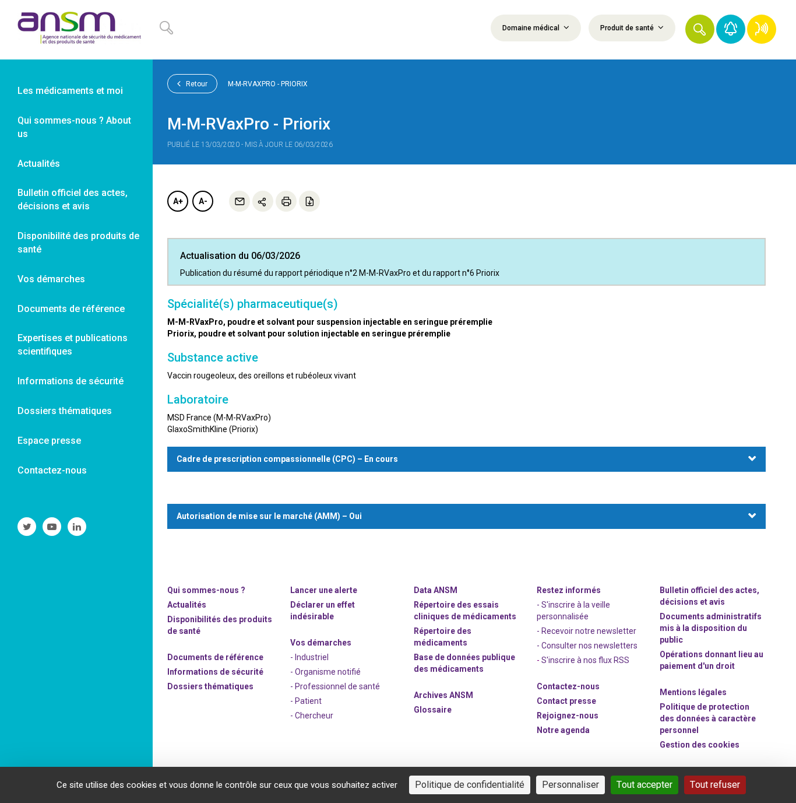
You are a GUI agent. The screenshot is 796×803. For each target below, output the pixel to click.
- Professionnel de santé (335, 686)
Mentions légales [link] (693, 692)
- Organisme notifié (325, 671)
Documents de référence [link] (71, 308)
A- (203, 201)
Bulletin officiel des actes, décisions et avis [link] (72, 199)
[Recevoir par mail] (239, 201)
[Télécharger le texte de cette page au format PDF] (309, 201)
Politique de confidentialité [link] (469, 784)
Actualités (186, 604)
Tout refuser (715, 784)
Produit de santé (628, 28)
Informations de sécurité (215, 671)
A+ (178, 201)
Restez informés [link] (569, 590)
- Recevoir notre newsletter (586, 631)
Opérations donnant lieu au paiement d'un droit (711, 660)
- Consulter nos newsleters (587, 645)
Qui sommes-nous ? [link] (206, 590)
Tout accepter (644, 784)
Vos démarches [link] (51, 279)
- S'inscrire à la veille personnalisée (573, 610)
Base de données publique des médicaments (464, 663)
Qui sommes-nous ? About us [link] (74, 127)
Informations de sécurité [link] (70, 381)
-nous (567, 715)
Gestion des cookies (699, 744)
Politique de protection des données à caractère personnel (708, 718)
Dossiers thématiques (210, 686)
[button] (699, 29)
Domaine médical (531, 28)
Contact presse (566, 701)
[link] (76, 29)
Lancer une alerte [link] (323, 590)
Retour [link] (195, 84)
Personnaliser (570, 784)
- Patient (306, 701)
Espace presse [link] (49, 440)
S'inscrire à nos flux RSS (585, 660)
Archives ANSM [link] (443, 695)
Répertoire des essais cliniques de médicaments (465, 610)
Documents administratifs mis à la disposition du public (711, 628)
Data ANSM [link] (435, 590)
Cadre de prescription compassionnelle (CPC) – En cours (287, 459)
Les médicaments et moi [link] (70, 90)
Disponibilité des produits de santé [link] (78, 242)
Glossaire (433, 709)
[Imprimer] (286, 201)
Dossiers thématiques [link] (64, 410)
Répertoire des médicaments (442, 636)
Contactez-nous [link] (52, 470)
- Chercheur (311, 715)
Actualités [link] (38, 163)
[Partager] (262, 201)
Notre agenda (563, 730)
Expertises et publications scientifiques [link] (72, 344)
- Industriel (309, 657)
